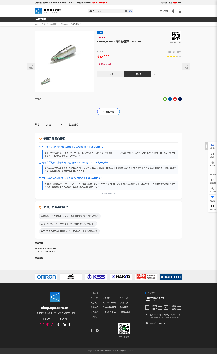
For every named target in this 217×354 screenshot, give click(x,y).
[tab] (37, 125)
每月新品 (94, 303)
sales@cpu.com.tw (158, 323)
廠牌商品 (94, 307)
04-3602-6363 (156, 306)
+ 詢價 (110, 74)
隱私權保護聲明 (109, 307)
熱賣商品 (94, 317)
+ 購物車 (138, 74)
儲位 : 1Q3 (171, 52)
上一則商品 (31, 66)
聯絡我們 (124, 307)
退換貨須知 (125, 312)
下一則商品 (186, 66)
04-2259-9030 (156, 309)
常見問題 (124, 298)
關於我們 (106, 298)
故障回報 (124, 303)
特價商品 (94, 312)
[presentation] (32, 277)
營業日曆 (94, 298)
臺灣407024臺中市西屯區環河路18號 (165, 315)
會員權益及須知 (109, 303)
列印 (38, 98)
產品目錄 (40, 19)
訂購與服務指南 (109, 312)
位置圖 (179, 52)
